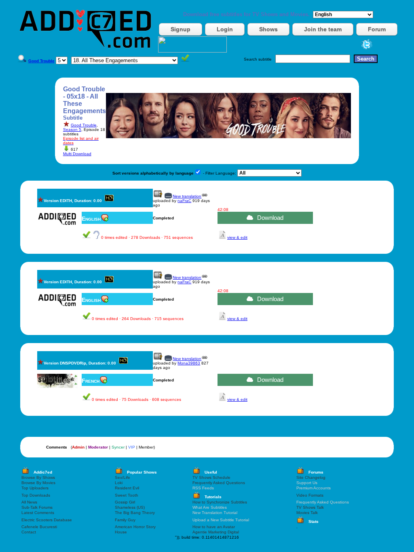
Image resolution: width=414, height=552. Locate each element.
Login (225, 29)
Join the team (323, 29)
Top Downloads (35, 495)
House (121, 532)
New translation (187, 196)
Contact (28, 532)
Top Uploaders (35, 488)
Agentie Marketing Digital (215, 532)
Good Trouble (84, 125)
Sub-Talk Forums (37, 507)
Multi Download (77, 154)
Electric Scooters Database (46, 520)
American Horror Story (135, 527)
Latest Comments (37, 512)
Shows (268, 29)
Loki (119, 482)
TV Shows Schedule (211, 477)
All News (29, 502)
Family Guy (125, 520)
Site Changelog (310, 477)
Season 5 (72, 129)
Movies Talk (307, 512)
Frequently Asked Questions (218, 482)
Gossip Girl (125, 502)
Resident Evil (127, 488)
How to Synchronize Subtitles (219, 502)
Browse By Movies (38, 482)
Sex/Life (122, 477)
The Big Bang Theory (135, 512)
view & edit (237, 237)
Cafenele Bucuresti (39, 527)
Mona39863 (188, 363)
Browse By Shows (38, 477)
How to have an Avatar (213, 527)
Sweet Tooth (126, 495)
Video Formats (309, 495)
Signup (180, 29)
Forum (377, 29)
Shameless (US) (130, 507)
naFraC (184, 200)
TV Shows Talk (310, 507)
